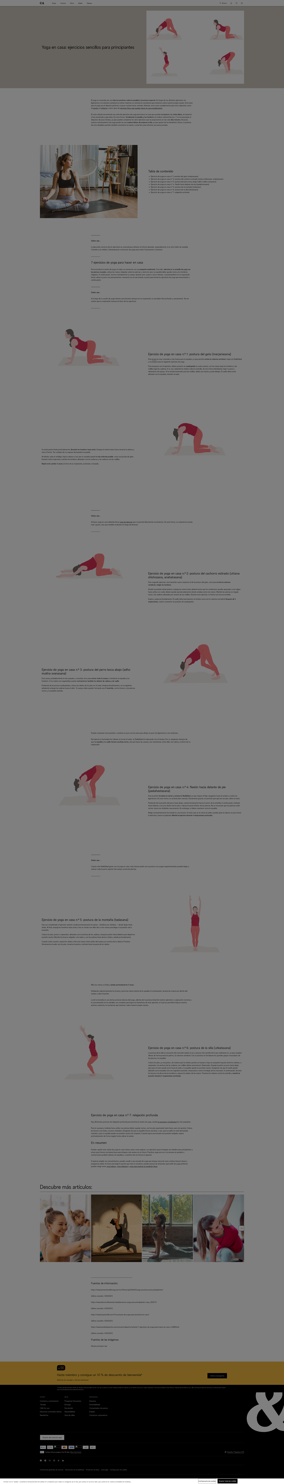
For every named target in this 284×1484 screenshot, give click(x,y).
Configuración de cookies (207, 1481)
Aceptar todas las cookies (227, 1481)
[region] (142, 1481)
